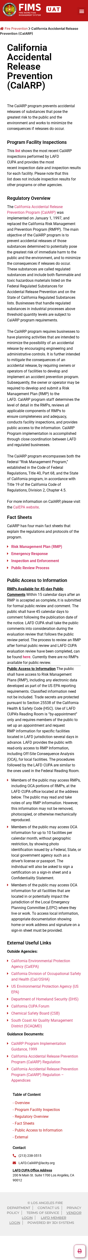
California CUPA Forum (30, 1006)
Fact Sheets (24, 1123)
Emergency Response (29, 553)
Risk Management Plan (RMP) (36, 546)
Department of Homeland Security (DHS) (45, 999)
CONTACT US (48, 1208)
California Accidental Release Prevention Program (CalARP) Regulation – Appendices (44, 1075)
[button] (81, 11)
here (27, 657)
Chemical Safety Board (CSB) (35, 1013)
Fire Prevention (16, 28)
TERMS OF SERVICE (43, 1213)
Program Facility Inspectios (37, 1109)
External (21, 1137)
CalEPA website (26, 507)
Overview (22, 1103)
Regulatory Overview (32, 1116)
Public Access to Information (38, 1130)
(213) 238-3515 (30, 1155)
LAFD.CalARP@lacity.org (37, 1163)
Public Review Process (30, 568)
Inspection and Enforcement (35, 561)
